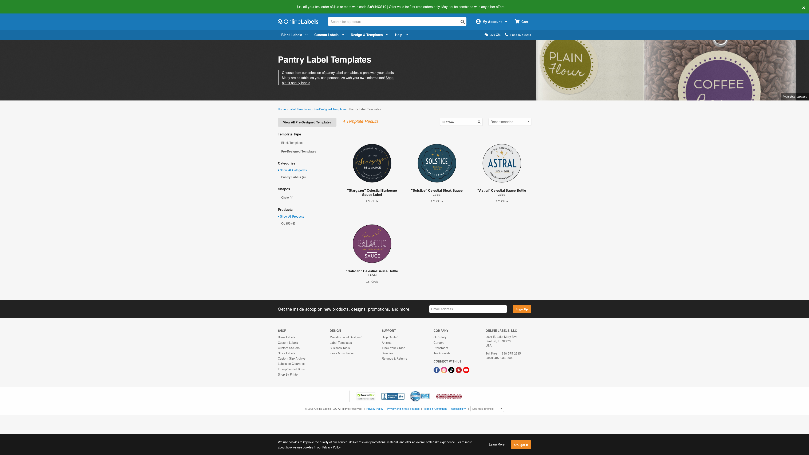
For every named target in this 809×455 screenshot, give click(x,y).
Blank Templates (292, 143)
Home (282, 109)
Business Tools (340, 348)
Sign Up (522, 309)
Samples (387, 353)
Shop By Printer (288, 374)
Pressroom (441, 348)
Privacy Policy (374, 409)
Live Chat (496, 34)
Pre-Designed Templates (330, 109)
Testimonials (442, 353)
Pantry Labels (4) (293, 177)
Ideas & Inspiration (342, 353)
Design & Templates (367, 34)
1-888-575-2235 (520, 34)
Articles (386, 342)
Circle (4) (287, 197)
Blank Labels (291, 34)
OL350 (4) (288, 223)
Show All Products (291, 216)
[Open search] (462, 22)
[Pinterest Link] (459, 369)
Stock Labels (286, 353)
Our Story (440, 337)
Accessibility (458, 409)
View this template (795, 96)
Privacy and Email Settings (403, 409)
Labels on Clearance (291, 363)
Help (398, 34)
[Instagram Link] (444, 369)
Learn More (497, 444)
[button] (366, 396)
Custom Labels (326, 34)
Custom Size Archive (291, 358)
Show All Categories (293, 170)
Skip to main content (15, 4)
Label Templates (300, 109)
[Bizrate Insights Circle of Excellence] (428, 391)
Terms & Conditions (435, 409)
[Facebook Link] (437, 369)
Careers (439, 342)
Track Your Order (393, 348)
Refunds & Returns (394, 358)
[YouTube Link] (466, 369)
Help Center (390, 337)
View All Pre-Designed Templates (307, 122)
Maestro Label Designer (346, 337)
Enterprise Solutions (291, 369)
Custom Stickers (289, 348)
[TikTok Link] (451, 369)
